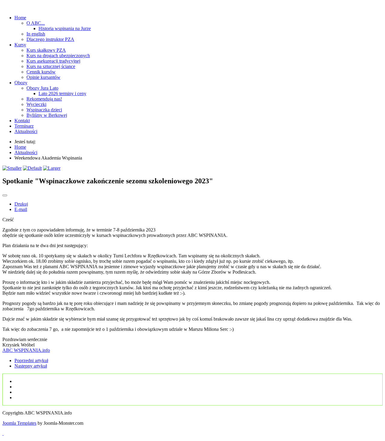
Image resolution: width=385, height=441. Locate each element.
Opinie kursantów (43, 77)
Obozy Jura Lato (42, 88)
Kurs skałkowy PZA (46, 50)
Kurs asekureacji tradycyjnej (53, 61)
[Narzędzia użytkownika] (4, 195)
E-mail (20, 209)
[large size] (51, 168)
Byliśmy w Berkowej (46, 115)
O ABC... (35, 23)
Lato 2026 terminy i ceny (62, 93)
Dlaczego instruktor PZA (50, 39)
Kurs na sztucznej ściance (50, 66)
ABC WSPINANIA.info (26, 350)
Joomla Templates (19, 423)
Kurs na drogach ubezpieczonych (58, 55)
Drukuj (21, 204)
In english (35, 33)
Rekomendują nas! (44, 98)
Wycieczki (36, 104)
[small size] (12, 168)
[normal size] (32, 168)
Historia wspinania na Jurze (64, 28)
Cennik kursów (41, 71)
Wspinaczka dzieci (44, 109)
